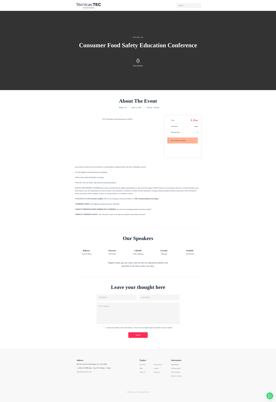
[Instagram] (88, 378)
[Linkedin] (93, 378)
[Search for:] (188, 5)
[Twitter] (83, 378)
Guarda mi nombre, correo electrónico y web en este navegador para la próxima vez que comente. (140, 327)
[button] (270, 396)
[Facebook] (77, 378)
